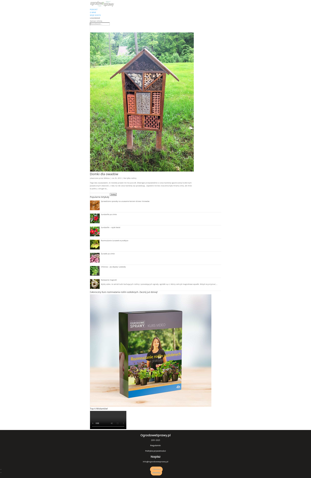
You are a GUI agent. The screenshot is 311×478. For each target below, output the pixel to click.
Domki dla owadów (104, 174)
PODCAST (94, 9)
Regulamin (155, 445)
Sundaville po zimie (109, 214)
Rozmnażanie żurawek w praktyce (114, 240)
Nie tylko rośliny (129, 178)
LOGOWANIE (95, 18)
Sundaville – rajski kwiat (110, 227)
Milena (107, 178)
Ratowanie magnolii (109, 280)
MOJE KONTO (95, 15)
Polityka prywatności (155, 451)
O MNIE (93, 12)
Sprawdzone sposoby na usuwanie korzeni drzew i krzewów (125, 201)
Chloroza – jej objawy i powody (113, 267)
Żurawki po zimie (108, 253)
